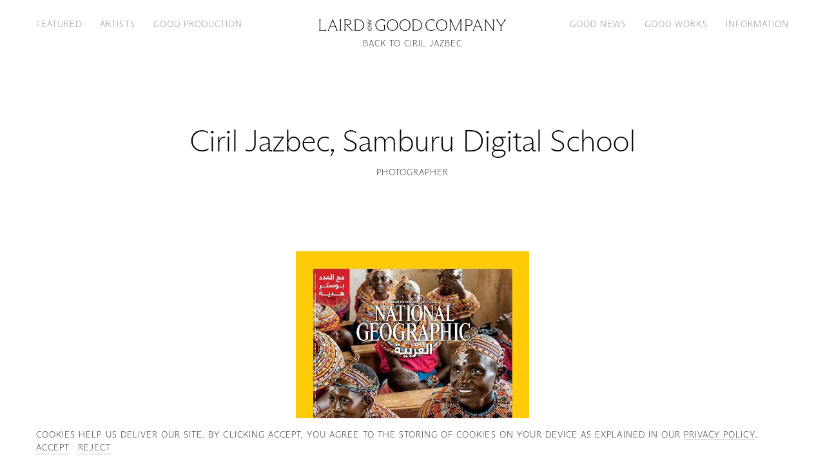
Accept (53, 447)
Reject (94, 447)
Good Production (198, 24)
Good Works (676, 24)
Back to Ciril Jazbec (413, 43)
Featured (59, 24)
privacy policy (719, 434)
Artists (117, 24)
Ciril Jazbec (259, 141)
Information (757, 24)
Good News (598, 24)
